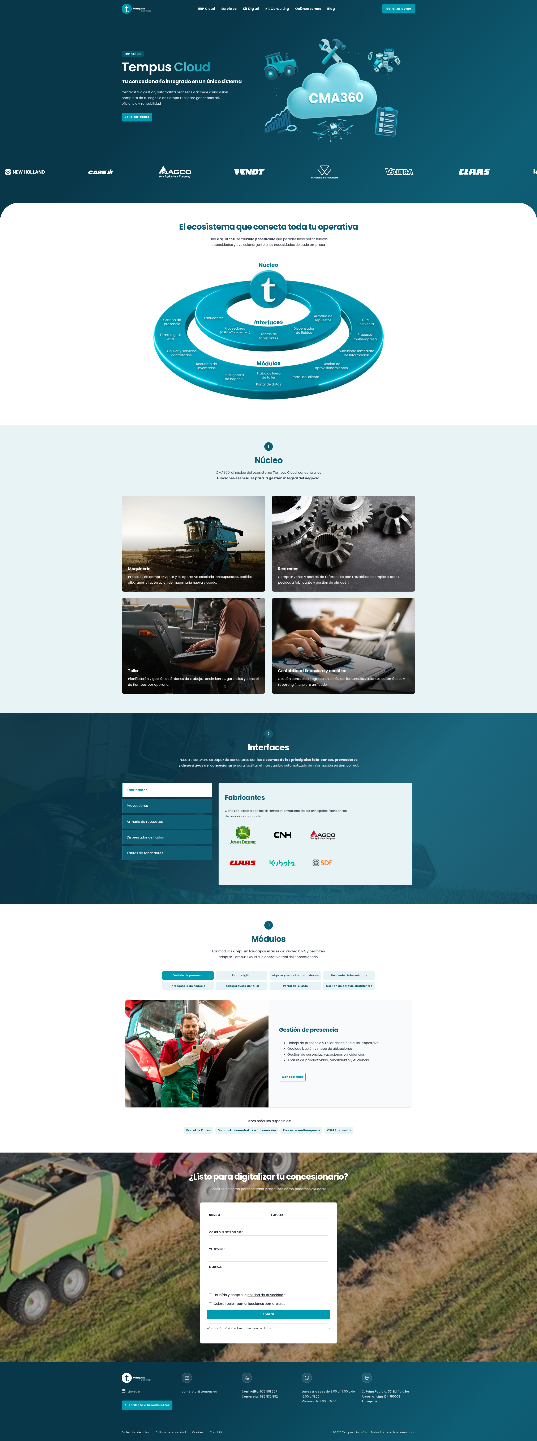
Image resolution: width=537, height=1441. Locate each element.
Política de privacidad (171, 1432)
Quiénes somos (308, 8)
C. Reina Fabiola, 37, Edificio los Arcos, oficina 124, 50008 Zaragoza (386, 1396)
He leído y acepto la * (250, 1294)
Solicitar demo (398, 9)
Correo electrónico (225, 1232)
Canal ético (217, 1432)
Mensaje (215, 1267)
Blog (331, 8)
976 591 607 (268, 1391)
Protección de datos (136, 1432)
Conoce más (292, 1077)
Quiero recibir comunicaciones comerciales (249, 1303)
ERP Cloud (206, 8)
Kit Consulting (277, 8)
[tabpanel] (315, 834)
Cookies (197, 1432)
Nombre (215, 1215)
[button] (268, 1328)
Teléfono (216, 1249)
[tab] (167, 790)
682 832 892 (269, 1396)
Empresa (277, 1215)
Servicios (229, 8)
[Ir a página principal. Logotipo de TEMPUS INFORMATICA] (136, 9)
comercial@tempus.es (199, 1391)
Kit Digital (251, 8)
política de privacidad (265, 1294)
